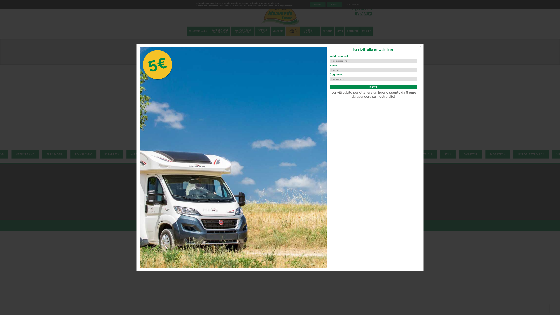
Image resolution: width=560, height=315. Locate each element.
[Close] (420, 47)
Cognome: (336, 74)
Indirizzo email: (339, 56)
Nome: (334, 65)
